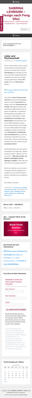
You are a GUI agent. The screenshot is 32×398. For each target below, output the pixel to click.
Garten (13, 257)
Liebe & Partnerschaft (10, 189)
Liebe (11, 191)
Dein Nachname (10, 296)
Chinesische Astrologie (20, 187)
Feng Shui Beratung (21, 60)
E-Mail (7, 302)
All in (6, 250)
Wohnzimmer (8, 195)
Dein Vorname (10, 289)
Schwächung (20, 193)
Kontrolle (6, 191)
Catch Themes (23, 394)
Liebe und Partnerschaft (11, 57)
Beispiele (12, 251)
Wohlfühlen (13, 264)
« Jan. (5, 381)
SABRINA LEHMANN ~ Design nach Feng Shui (16, 13)
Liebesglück (17, 191)
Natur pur (15, 261)
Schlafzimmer (12, 193)
